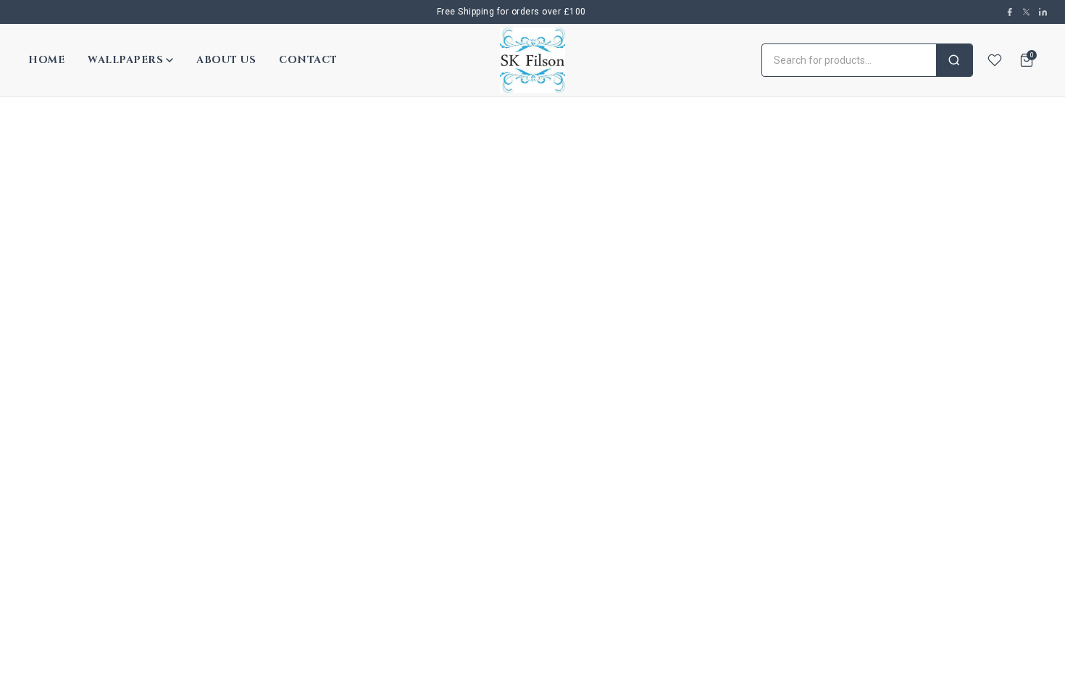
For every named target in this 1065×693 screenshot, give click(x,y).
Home (46, 60)
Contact (308, 60)
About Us (226, 60)
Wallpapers (125, 60)
